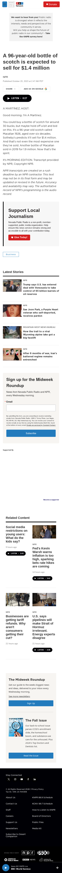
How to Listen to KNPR (43, 810)
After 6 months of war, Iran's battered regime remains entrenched (40, 356)
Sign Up (31, 703)
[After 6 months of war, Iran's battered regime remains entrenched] (12, 354)
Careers (9, 816)
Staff (8, 810)
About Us (10, 797)
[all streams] (58, 867)
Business (11, 254)
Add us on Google (33, 89)
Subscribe (31, 433)
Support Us (11, 822)
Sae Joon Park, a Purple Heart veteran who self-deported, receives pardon (40, 312)
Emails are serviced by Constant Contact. (41, 425)
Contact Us (11, 804)
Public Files (38, 822)
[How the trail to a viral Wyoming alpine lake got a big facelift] (12, 332)
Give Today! (20, 237)
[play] (6, 867)
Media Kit (37, 828)
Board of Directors (41, 816)
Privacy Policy (37, 789)
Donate (53, 4)
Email (9, 402)
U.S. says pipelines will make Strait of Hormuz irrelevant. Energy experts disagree (43, 627)
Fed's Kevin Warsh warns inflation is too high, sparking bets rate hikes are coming (43, 557)
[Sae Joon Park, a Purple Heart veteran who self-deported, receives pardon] (12, 310)
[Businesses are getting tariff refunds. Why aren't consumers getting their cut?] (18, 599)
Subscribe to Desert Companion (16, 835)
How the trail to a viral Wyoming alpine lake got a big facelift (39, 334)
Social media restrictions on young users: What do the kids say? (16, 534)
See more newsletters (19, 696)
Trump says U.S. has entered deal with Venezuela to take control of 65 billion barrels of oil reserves (41, 289)
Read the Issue (31, 755)
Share (9, 89)
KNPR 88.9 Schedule (42, 797)
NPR (25, 280)
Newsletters (12, 828)
